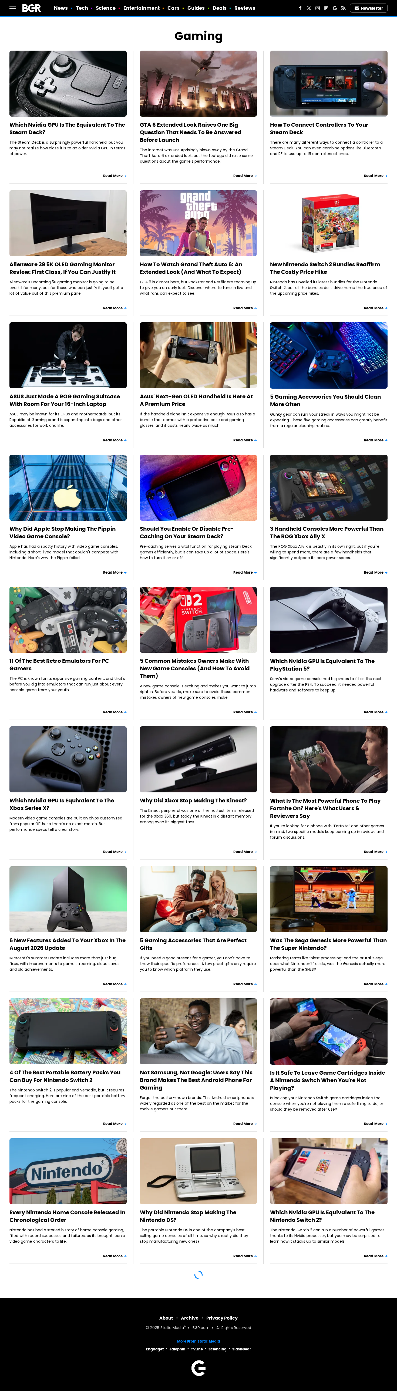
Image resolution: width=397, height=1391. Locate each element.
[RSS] (343, 8)
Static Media (172, 1328)
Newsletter (372, 8)
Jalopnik (177, 1349)
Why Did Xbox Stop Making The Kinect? (193, 800)
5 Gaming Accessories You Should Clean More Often (325, 400)
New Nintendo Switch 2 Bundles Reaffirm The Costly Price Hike (325, 268)
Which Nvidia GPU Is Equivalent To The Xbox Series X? (61, 804)
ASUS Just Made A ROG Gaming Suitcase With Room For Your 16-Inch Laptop (64, 400)
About (166, 1318)
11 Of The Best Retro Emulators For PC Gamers (59, 664)
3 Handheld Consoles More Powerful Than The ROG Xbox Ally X (326, 532)
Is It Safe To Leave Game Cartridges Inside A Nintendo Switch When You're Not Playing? (327, 1080)
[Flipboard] (326, 8)
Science (106, 8)
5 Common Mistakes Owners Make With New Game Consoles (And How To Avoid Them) (195, 668)
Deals (220, 8)
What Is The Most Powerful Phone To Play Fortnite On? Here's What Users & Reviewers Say (325, 808)
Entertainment (141, 8)
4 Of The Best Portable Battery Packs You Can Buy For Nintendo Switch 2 (64, 1076)
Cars (173, 8)
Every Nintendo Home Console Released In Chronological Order (67, 1216)
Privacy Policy (222, 1318)
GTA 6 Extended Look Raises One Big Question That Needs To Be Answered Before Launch (190, 132)
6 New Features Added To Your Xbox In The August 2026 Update (67, 944)
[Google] (335, 8)
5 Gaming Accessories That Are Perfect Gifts (193, 944)
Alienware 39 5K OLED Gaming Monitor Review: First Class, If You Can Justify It (62, 268)
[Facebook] (300, 8)
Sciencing (217, 1349)
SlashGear (241, 1349)
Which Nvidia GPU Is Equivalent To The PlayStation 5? (322, 665)
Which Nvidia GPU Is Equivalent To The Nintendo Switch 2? (322, 1216)
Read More (113, 175)
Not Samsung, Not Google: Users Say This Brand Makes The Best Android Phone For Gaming (196, 1080)
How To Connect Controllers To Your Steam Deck (319, 128)
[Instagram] (317, 8)
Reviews (244, 8)
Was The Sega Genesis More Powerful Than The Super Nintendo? (328, 944)
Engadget (155, 1349)
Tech (82, 8)
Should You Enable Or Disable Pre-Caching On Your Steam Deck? (187, 532)
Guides (196, 8)
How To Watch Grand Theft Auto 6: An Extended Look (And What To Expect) (191, 268)
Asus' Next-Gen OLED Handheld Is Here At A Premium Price (196, 400)
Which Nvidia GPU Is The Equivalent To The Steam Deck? (67, 128)
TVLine (197, 1349)
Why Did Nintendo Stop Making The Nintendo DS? (188, 1216)
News (61, 8)
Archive (189, 1318)
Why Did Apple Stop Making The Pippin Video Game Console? (62, 532)
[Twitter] (309, 8)
